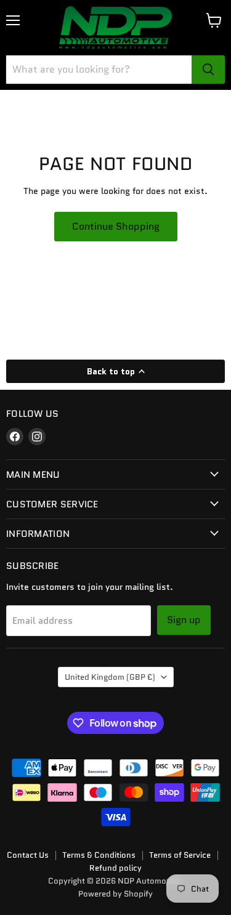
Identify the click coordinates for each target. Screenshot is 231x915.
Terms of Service (180, 855)
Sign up (184, 620)
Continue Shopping (116, 226)
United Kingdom (110, 677)
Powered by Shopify (115, 894)
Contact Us (28, 855)
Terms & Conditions (99, 855)
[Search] (208, 69)
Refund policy (115, 868)
